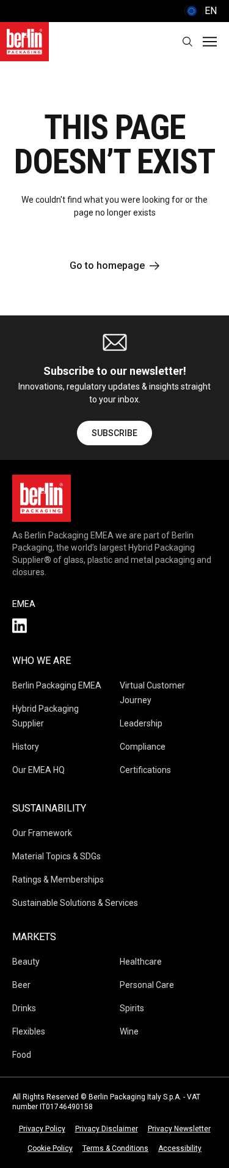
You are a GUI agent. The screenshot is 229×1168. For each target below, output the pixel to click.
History (25, 747)
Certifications (145, 770)
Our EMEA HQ (38, 770)
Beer (21, 985)
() (200, 11)
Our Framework (42, 833)
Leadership (141, 723)
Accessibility (180, 1148)
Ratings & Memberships (58, 879)
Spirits (132, 1008)
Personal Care (147, 985)
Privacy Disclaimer (106, 1129)
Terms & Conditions (115, 1148)
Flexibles (28, 1031)
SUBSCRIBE (114, 433)
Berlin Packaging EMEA (56, 685)
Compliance (142, 747)
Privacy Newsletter (179, 1129)
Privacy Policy (42, 1129)
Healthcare (141, 961)
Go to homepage (107, 265)
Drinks (24, 1008)
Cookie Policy (50, 1148)
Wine (129, 1031)
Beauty (26, 961)
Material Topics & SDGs (56, 856)
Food (21, 1055)
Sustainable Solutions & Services (75, 903)
